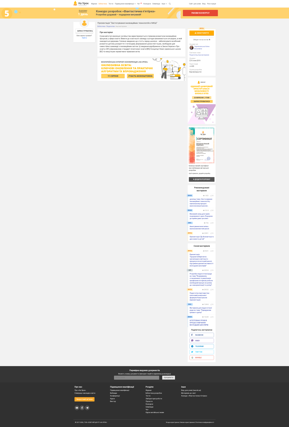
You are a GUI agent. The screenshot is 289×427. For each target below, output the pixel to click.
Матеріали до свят (188, 393)
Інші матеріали (203, 55)
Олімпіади (149, 407)
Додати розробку (202, 179)
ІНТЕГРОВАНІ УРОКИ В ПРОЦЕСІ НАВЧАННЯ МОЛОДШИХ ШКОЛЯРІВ (199, 323)
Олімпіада (156, 4)
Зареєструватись (85, 31)
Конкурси (147, 4)
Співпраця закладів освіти (85, 393)
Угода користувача (172, 422)
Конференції (115, 396)
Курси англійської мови (155, 412)
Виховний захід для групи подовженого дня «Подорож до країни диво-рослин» (201, 216)
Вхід (204, 4)
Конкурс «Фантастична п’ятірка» (194, 396)
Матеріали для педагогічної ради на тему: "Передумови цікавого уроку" (201, 310)
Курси (112, 399)
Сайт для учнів (195, 4)
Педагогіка (193, 55)
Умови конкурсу (200, 13)
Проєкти (149, 401)
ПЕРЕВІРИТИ (168, 378)
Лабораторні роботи (154, 399)
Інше (164, 4)
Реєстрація (211, 4)
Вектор (113, 401)
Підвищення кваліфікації (124, 4)
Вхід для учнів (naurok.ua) (191, 390)
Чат (139, 3)
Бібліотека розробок (154, 393)
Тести (110, 4)
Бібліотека (103, 4)
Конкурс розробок (125, 11)
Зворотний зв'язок (84, 399)
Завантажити (202, 33)
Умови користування (187, 422)
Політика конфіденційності (205, 422)
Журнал (94, 4)
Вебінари (113, 393)
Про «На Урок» (80, 390)
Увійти (84, 38)
